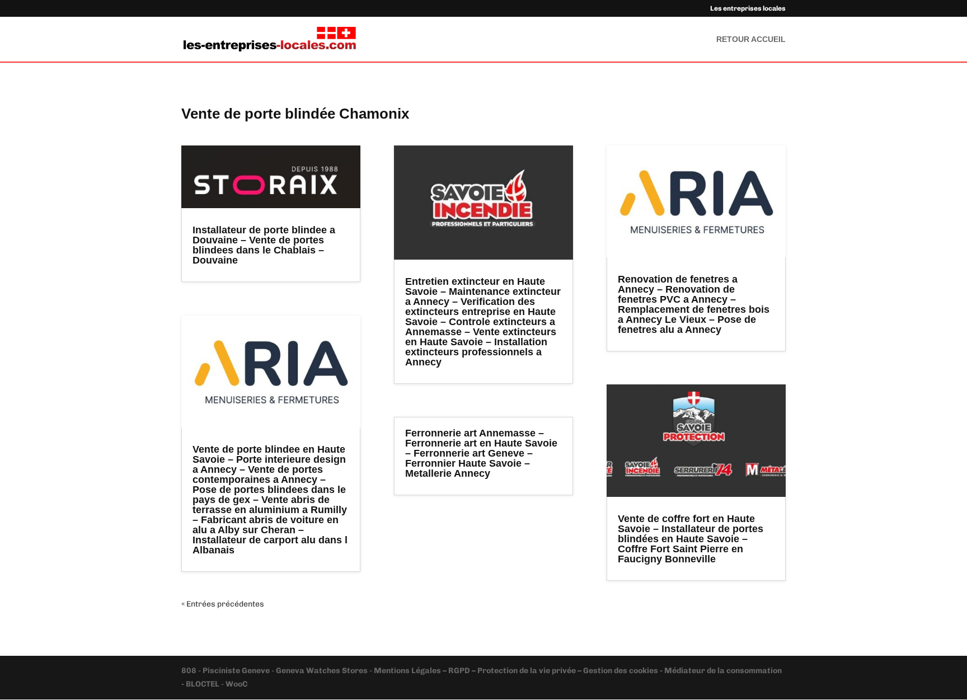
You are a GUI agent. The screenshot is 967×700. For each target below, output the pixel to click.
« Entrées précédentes (222, 604)
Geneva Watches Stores (322, 670)
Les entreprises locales (748, 8)
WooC (236, 684)
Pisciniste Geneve (237, 670)
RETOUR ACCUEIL (751, 39)
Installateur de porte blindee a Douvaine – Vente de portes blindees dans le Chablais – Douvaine (264, 245)
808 (189, 670)
